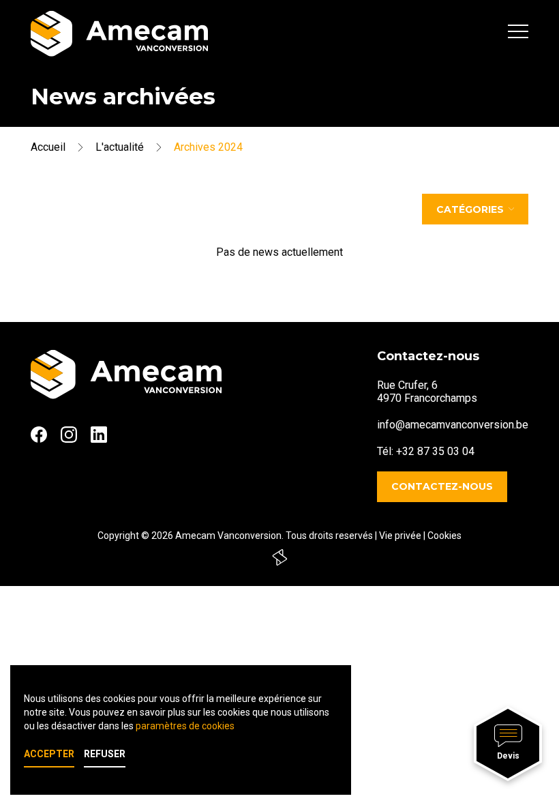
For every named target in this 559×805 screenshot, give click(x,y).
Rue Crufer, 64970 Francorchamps (427, 392)
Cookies (444, 535)
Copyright (118, 535)
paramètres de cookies (185, 725)
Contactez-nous (442, 486)
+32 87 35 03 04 (435, 451)
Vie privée (400, 535)
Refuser (104, 753)
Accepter (49, 753)
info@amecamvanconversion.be (452, 424)
